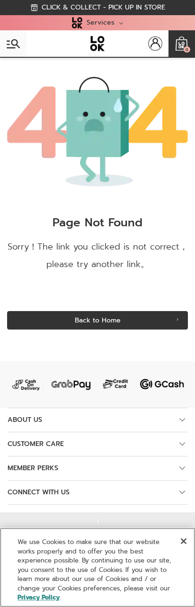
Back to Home (98, 320)
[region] (97, 567)
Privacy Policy (39, 597)
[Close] (183, 541)
